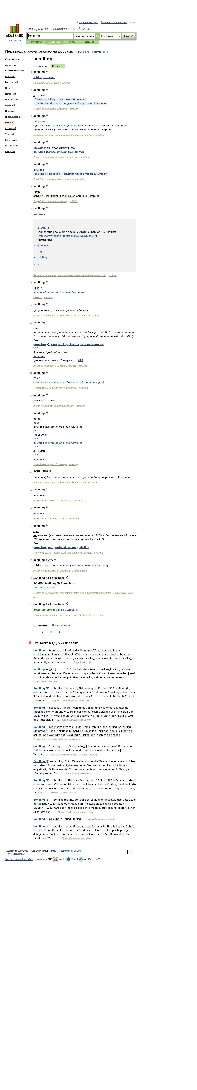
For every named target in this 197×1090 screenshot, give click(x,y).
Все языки (10, 76)
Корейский (10, 105)
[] (41, 688)
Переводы (54, 42)
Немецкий (10, 111)
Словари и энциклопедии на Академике (58, 29)
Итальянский (11, 99)
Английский (10, 65)
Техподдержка (55, 851)
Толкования (35, 42)
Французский (11, 146)
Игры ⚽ (90, 42)
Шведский (10, 151)
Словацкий (10, 128)
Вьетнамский (11, 82)
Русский (9, 122)
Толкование (40, 66)
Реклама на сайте (72, 851)
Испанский (10, 94)
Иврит (8, 88)
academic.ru (14, 40)
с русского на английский (92, 51)
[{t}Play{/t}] (47, 71)
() (85, 382)
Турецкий (9, 134)
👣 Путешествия (16, 854)
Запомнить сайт (88, 22)
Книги (72, 42)
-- (63, 135)
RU (131, 22)
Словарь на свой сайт (114, 22)
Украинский (11, 140)
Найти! (128, 35)
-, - (72, 593)
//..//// (67, 235)
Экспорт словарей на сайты (19, 859)
